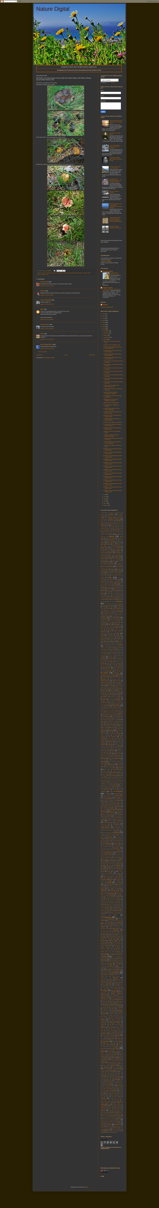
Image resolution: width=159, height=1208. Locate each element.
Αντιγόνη (102, 846)
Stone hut (112, 763)
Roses (118, 733)
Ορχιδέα (103, 1019)
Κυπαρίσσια (118, 960)
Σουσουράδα (103, 1079)
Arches (113, 531)
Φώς (103, 1118)
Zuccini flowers (118, 819)
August (105, 339)
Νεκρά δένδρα (104, 1007)
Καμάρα (121, 931)
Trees (120, 788)
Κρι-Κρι (121, 956)
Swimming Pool (116, 771)
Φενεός (107, 1112)
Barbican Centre (109, 541)
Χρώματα (107, 1129)
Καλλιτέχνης (103, 931)
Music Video (106, 677)
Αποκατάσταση (106, 848)
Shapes (114, 745)
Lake (112, 647)
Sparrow (112, 755)
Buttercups (103, 557)
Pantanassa (105, 697)
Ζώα (112, 908)
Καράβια (102, 937)
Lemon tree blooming (105, 650)
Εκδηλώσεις (104, 893)
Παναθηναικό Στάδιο (109, 1030)
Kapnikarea (118, 639)
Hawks (115, 624)
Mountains (109, 671)
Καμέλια (115, 933)
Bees (118, 543)
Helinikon (104, 625)
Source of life (117, 753)
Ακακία (119, 835)
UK (110, 793)
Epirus (102, 593)
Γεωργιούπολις (116, 876)
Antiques (115, 528)
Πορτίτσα (103, 1057)
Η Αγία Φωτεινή (111, 910)
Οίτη (108, 1018)
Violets (119, 801)
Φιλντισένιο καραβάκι (112, 1113)
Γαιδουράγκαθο (119, 868)
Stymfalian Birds (117, 766)
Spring (104, 758)
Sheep (119, 746)
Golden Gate (118, 613)
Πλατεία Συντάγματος (112, 1054)
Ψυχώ (114, 1132)
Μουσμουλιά (104, 996)
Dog (120, 585)
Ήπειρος (103, 920)
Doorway (114, 587)
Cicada (119, 569)
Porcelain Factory (106, 719)
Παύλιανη (119, 1038)
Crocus (102, 579)
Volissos (107, 803)
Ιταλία (114, 925)
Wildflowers (120, 812)
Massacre (105, 661)
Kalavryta (119, 636)
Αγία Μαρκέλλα (104, 824)
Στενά (114, 1082)
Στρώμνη (119, 1085)
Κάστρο (118, 939)
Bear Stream (43, 272)
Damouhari (118, 582)
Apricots (121, 529)
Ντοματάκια (105, 1012)
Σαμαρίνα (103, 1071)
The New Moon (104, 781)
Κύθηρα (104, 960)
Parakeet (113, 697)
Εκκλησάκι (111, 893)
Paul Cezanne (104, 704)
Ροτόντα (113, 1068)
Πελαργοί (113, 1039)
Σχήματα (107, 1093)
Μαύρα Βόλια (118, 980)
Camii (114, 558)
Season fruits (118, 744)
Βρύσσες (112, 868)
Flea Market (111, 601)
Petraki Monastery (115, 707)
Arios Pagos (118, 533)
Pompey (116, 718)
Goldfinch (103, 614)
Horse (110, 630)
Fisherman (103, 599)
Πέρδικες (120, 1041)
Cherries (119, 563)
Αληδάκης (119, 837)
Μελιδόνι (104, 984)
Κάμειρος (110, 933)
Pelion (107, 705)
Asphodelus (103, 536)
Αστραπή (119, 855)
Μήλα (110, 985)
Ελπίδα (103, 899)
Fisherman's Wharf (112, 599)
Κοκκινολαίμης (117, 948)
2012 (103, 324)
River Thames (119, 730)
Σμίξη (102, 1077)
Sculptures (118, 741)
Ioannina (108, 635)
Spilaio (116, 756)
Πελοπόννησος (105, 1041)
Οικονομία (119, 1016)
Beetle (114, 544)
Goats (110, 613)
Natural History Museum (106, 682)
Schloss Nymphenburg (107, 741)
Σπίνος (121, 1079)
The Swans (114, 783)
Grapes (113, 616)
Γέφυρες (120, 874)
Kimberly (42, 291)
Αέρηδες (104, 830)
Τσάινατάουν (103, 1108)
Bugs (122, 553)
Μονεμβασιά (104, 990)
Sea (108, 742)
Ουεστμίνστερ (104, 1021)
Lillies (120, 652)
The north (111, 781)
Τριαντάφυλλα (104, 1106)
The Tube (107, 785)
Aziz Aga (115, 539)
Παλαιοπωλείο (113, 1025)
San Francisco (112, 736)
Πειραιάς (107, 1039)
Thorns (103, 786)
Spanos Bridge (104, 755)
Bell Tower (108, 545)
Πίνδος (47, 274)
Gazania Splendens (116, 608)
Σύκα (120, 1088)
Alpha (117, 522)
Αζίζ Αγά (104, 832)
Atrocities (108, 538)
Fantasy (114, 594)
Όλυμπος (113, 1018)
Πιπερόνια (116, 1051)
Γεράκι (110, 873)
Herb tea (118, 625)
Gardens (108, 608)
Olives (113, 693)
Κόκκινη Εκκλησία (105, 948)
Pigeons (121, 713)
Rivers (104, 732)
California (117, 557)
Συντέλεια (110, 1091)
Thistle (121, 785)
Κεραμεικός (106, 942)
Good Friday (120, 614)
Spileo (121, 756)
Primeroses (113, 721)
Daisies (112, 582)
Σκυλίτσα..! (114, 1076)
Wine (112, 814)
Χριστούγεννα (109, 1126)
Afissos (111, 517)
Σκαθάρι (112, 1074)
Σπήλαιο (115, 1079)
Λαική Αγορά (110, 963)
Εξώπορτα (112, 901)
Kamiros (112, 639)
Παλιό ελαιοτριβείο (117, 1028)
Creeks (102, 577)
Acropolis (111, 514)
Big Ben (113, 547)
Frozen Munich (119, 605)
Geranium (103, 611)
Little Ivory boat (111, 655)
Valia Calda (66, 272)
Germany (109, 611)
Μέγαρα (112, 982)
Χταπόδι (114, 1129)
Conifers (113, 572)
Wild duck (103, 812)
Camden (102, 558)
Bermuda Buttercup (116, 545)
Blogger (86, 1187)
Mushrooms (54, 272)
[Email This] (57, 271)
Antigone (119, 526)
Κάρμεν (119, 937)
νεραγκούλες (106, 1008)
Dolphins (103, 587)
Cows (107, 575)
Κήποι (103, 943)
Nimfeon (114, 687)
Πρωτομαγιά (115, 1063)
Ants (120, 528)
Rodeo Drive (104, 733)
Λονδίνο (117, 971)
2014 (103, 320)
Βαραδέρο (110, 860)
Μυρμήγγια (120, 1001)
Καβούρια (111, 926)
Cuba (118, 579)
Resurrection (118, 728)
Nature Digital (52, 9)
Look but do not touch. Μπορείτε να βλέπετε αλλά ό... (112, 419)
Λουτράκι (102, 976)
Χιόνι (119, 1123)
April (105, 501)
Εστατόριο (103, 907)
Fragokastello (103, 605)
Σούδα (113, 1077)
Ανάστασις (103, 843)
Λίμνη (107, 969)
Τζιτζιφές (103, 1098)
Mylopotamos (104, 679)
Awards (104, 539)
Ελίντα (106, 898)
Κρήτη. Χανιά (115, 956)
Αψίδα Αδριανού (106, 859)
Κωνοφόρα (120, 961)
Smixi (103, 750)
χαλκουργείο (103, 1120)
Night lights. (107, 687)
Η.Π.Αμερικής (106, 917)
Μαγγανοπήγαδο (104, 977)
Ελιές (102, 898)
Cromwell (108, 579)
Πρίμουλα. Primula (110, 1060)
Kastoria (107, 641)
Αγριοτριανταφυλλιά (112, 828)
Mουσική (111, 679)
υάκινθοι (110, 1108)
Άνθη (121, 843)
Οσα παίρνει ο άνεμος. (115, 1019)
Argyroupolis (109, 533)
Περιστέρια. (103, 1044)
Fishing (119, 599)
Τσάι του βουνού (117, 1107)
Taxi (120, 774)
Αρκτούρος (118, 852)
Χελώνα (102, 1123)
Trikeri (102, 789)
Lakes (102, 649)
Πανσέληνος (104, 1033)
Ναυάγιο (102, 1005)
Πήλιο (117, 1048)
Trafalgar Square (109, 788)
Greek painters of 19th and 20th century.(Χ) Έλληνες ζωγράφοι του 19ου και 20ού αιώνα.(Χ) (116, 219)
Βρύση (107, 868)
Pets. (122, 707)
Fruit (104, 607)
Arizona (112, 534)
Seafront (103, 744)
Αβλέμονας (110, 820)
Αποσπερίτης (103, 849)
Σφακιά (102, 1093)
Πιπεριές (110, 1051)
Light (106, 652)
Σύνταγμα (104, 1091)
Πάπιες (111, 1035)
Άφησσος (109, 857)
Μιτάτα (121, 987)
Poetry (110, 718)
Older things (110, 691)
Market (121, 660)
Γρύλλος (116, 882)
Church (112, 569)
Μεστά (115, 984)
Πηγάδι (113, 1046)
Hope (106, 630)
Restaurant (103, 728)
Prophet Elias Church (111, 722)
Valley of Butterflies (107, 797)
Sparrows (118, 755)
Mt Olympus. (118, 671)
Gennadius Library (109, 610)
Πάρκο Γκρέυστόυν (110, 1036)
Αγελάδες (111, 822)
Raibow (111, 724)
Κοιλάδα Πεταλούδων (106, 946)
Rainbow (121, 724)
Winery (116, 814)
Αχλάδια (121, 857)
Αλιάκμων (103, 838)
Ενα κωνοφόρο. (111, 899)
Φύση (112, 1116)
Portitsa (102, 721)
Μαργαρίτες (103, 980)
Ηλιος (120, 919)
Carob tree (114, 560)
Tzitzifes (103, 791)
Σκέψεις (119, 1074)
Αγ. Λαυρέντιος (118, 820)
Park (119, 698)
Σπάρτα (109, 1079)
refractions (119, 727)
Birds (118, 547)
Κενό (102, 942)
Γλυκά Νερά (118, 879)
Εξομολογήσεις (104, 901)
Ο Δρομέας (114, 1015)
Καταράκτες (111, 940)
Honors (102, 630)
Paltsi (107, 696)
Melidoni (114, 663)
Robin (109, 732)
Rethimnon (103, 730)
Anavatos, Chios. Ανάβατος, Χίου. (111, 345)
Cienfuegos (103, 571)
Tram (116, 788)
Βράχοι (114, 866)
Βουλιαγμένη (117, 865)
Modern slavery (104, 666)
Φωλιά (121, 1116)
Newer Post (40, 355)
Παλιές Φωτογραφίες (105, 1028)
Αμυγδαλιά (111, 841)
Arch (109, 531)
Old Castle (104, 690)
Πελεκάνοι (119, 1039)
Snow (113, 750)
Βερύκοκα (111, 862)
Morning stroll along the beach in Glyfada (114, 669)
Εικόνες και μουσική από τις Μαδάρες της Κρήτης (112, 891)
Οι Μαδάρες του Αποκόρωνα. (108, 1016)
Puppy (102, 724)
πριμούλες (119, 1060)
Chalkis (104, 563)
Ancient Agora (104, 525)
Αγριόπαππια (103, 828)
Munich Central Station (109, 674)
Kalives (102, 638)
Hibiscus (102, 627)
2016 (103, 316)
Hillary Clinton (109, 627)
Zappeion (115, 817)
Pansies (121, 696)
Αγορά (108, 825)
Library (102, 652)
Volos (112, 803)
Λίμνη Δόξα (120, 969)
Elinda (119, 591)
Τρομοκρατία (103, 1107)
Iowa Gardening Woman (46, 344)
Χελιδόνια (118, 1121)
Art (116, 534)
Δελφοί (102, 885)
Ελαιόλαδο (115, 896)
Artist (120, 534)
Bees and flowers (105, 544)
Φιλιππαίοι (104, 1113)
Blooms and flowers (116, 549)
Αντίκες (114, 846)
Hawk (109, 624)
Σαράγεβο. (109, 1073)
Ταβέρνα (121, 1093)
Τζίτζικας (119, 1096)
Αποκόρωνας (115, 848)
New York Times (118, 685)
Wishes (121, 814)
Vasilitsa (103, 798)
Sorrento (119, 752)
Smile (121, 749)
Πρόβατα (103, 1062)
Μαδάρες (115, 977)
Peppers (107, 707)
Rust (114, 735)
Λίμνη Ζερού (105, 971)
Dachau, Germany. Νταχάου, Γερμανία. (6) (115, 227)
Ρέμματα (108, 1067)
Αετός (116, 830)
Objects (107, 688)
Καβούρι (103, 926)
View (108, 800)
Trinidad (108, 789)
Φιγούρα (121, 1112)
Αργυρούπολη (104, 851)
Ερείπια (102, 904)
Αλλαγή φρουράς (117, 838)
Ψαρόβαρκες (103, 1132)
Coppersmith (120, 572)
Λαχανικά (109, 964)
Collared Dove (116, 571)
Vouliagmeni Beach (112, 804)
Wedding (119, 808)
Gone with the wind (111, 614)
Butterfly (110, 557)
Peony (102, 707)
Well (107, 809)
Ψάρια (119, 1130)
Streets (119, 764)
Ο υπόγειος (120, 1015)
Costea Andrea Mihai (45, 300)
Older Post (92, 355)
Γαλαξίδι (104, 869)
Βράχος (119, 866)
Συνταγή (121, 1090)
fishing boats (104, 601)
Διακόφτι (104, 887)
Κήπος (109, 943)
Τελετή (102, 1096)
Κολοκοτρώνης (104, 950)
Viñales (102, 801)
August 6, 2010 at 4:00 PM (46, 286)
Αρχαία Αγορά (108, 854)
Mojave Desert (112, 666)
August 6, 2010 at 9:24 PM (46, 328)
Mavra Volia (118, 661)
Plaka (108, 716)
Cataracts (103, 561)
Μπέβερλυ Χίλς (104, 998)
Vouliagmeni (103, 804)
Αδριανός (121, 828)
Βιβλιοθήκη (120, 862)
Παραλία (117, 1035)
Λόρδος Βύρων (104, 973)
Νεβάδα (119, 1005)
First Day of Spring (113, 598)
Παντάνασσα (112, 1033)
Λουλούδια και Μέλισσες (107, 974)
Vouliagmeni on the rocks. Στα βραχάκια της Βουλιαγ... (110, 400)
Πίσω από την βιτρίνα (107, 1052)
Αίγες (115, 834)
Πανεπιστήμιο (118, 1030)
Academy (103, 514)
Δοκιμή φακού (118, 887)
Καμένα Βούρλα (105, 934)
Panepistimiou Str (113, 696)
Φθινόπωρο (114, 1112)
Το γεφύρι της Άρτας (114, 1099)
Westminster (114, 809)
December (106, 331)
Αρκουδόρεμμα (72, 272)
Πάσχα (106, 1038)
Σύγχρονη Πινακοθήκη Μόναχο (109, 1088)
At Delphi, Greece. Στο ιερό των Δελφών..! (115, 167)
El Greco (114, 591)
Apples (115, 529)
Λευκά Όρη (112, 966)
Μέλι (122, 982)
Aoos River (110, 529)
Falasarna (108, 594)
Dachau (118, 581)
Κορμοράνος (117, 951)
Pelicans (102, 705)
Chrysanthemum (104, 569)
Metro (108, 664)
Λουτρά (119, 974)
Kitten (114, 642)
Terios (107, 777)
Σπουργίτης (109, 1081)
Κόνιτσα (119, 950)
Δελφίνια (119, 884)
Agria (107, 520)
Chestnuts (112, 564)
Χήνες (114, 1123)
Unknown (105, 304)
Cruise (113, 579)
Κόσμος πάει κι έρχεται (112, 953)
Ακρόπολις (109, 837)
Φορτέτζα (121, 1113)
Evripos (102, 594)
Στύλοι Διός (103, 1087)
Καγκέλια (118, 926)
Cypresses (111, 581)
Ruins (108, 735)
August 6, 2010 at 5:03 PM (46, 295)
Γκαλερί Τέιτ (112, 877)
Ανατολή (109, 843)
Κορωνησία (103, 953)
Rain (116, 724)
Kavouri (113, 641)
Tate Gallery (106, 774)
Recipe (121, 725)
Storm (106, 764)
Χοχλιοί (102, 1126)
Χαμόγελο (111, 1120)
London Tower (119, 657)
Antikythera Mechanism (106, 528)
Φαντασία (119, 1110)
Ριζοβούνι (115, 1067)
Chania (111, 563)
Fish (120, 598)
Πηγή (111, 1048)
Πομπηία (115, 1056)
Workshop (116, 816)
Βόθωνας (109, 863)
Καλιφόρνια (116, 930)
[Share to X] (61, 271)
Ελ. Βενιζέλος (108, 896)
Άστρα (112, 855)
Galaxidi (119, 606)
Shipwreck (108, 747)
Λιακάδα (102, 967)
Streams (113, 764)
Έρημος (119, 904)
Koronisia (110, 644)
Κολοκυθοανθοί (112, 950)
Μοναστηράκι (106, 988)
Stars (120, 761)
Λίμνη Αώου (113, 969)
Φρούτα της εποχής (105, 1116)
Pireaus (104, 716)
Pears (120, 704)
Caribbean (103, 560)
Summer (107, 767)
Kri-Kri (115, 644)
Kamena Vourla (104, 639)
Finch (114, 596)
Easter (114, 590)
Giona (115, 611)
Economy (103, 591)
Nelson (113, 683)
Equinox (108, 593)
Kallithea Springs (110, 638)
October (106, 335)
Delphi (115, 584)
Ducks (121, 588)
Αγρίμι (119, 825)
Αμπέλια (104, 841)
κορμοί (109, 951)
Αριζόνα (119, 851)
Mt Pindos (49, 272)
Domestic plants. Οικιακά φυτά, (111, 402)
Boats (119, 550)
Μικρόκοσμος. (115, 987)
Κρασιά (121, 954)
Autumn (114, 538)
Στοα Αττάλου (107, 1084)
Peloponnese (116, 705)
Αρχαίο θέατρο (104, 855)
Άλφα (114, 840)
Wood (103, 816)
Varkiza (121, 797)
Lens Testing (115, 650)
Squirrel (107, 759)
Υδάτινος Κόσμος (117, 1108)
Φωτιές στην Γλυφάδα (110, 1118)
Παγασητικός (103, 1022)
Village (113, 800)
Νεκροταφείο (110, 1007)
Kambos (119, 638)
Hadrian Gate (104, 620)
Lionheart (112, 653)
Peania (115, 704)
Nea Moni (108, 683)
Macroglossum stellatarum (112, 660)
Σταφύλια (108, 1082)
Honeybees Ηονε (117, 628)
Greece (104, 618)
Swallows (121, 769)
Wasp (114, 806)
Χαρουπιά (103, 1121)
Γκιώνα (119, 877)
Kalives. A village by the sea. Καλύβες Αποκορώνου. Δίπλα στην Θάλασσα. (116, 205)
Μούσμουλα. (120, 994)
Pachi (102, 694)
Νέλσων (116, 1007)
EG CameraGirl (44, 281)
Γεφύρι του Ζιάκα (107, 876)
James (42, 333)
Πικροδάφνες (103, 1049)
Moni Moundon (117, 667)
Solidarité (108, 752)
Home (66, 355)
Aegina (106, 517)
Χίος (110, 1124)
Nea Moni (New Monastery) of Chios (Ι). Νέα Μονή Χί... (112, 358)
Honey (102, 628)
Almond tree (110, 522)
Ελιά (120, 896)
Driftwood (116, 588)
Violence (115, 801)
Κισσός (119, 943)
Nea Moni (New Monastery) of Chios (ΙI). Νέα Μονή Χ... (112, 354)
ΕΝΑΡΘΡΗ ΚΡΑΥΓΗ (108, 271)
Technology (103, 775)
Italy (116, 635)
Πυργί (121, 1063)
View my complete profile (107, 307)
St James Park (115, 759)
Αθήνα (116, 832)
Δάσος (104, 884)
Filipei (109, 596)
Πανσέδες (119, 1032)
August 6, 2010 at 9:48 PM (46, 339)
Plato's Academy (104, 718)
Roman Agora (112, 733)
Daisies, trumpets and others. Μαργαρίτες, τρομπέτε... (110, 393)
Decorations (109, 584)
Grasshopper (120, 616)
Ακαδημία (103, 835)
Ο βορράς (119, 1013)
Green (111, 617)
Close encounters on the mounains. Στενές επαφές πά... (112, 442)
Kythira (121, 644)
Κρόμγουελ (113, 958)
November (106, 333)
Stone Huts (118, 763)
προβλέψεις (109, 1062)
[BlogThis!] (59, 271)
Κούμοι (110, 954)
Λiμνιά (103, 963)
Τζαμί (113, 1096)
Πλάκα (115, 1053)
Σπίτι (103, 1081)
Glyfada (121, 611)
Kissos (110, 642)
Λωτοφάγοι (117, 976)
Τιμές (118, 1098)
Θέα (113, 922)
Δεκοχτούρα (111, 884)
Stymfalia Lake (109, 766)
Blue (102, 550)
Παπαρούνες (105, 1035)
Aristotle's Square (104, 534)
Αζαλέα (121, 830)
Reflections (112, 727)
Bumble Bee (105, 555)
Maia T (42, 309)
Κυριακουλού (113, 961)
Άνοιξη (109, 844)
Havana (103, 624)
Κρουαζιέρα (120, 958)
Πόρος (120, 1056)
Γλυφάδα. (118, 881)
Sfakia (109, 745)
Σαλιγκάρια (111, 1070)
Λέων (120, 966)
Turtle (119, 789)
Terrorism (117, 777)
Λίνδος (111, 971)
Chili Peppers (120, 564)
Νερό (113, 1008)
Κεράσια (121, 942)
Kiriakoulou (104, 642)
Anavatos (119, 523)
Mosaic (103, 671)
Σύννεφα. (115, 1090)
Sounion (110, 753)
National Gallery (105, 680)
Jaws (103, 636)
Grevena (117, 618)
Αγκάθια (102, 825)
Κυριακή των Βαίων (105, 961)
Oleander (117, 691)
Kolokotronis (120, 642)
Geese (102, 610)
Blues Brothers (107, 550)
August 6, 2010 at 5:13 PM (46, 304)
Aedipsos (109, 515)
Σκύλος (119, 1076)
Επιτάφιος (119, 901)
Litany (117, 653)
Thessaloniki (114, 785)
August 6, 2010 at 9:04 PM (46, 319)
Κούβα (104, 954)
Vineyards (108, 801)
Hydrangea (110, 633)
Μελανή (117, 982)
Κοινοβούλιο (117, 946)
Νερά (121, 1007)
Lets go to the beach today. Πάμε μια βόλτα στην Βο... (112, 412)
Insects (102, 635)
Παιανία (102, 1024)
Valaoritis (112, 795)
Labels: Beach (114, 646)
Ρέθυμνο (114, 1065)
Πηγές (118, 1046)
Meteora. (102, 664)
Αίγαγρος (106, 834)
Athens (111, 536)
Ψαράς (108, 1130)
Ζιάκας (108, 908)
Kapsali (102, 641)
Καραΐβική (108, 937)
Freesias (111, 605)
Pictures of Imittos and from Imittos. (109, 713)
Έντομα (119, 899)
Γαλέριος (110, 869)
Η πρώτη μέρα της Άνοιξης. (113, 913)
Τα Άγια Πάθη (114, 1093)
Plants (119, 716)
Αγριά (114, 825)
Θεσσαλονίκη (119, 922)
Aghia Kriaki (118, 517)
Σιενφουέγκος (104, 1074)
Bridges (110, 552)
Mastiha (111, 661)
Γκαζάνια (105, 877)
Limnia (102, 653)
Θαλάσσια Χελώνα (117, 920)
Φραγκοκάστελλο (105, 1115)
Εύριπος (109, 907)
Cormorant (105, 574)
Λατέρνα (102, 964)
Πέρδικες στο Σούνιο (108, 1043)
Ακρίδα (102, 837)
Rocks (119, 732)
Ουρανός (119, 1021)
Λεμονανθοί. (118, 964)
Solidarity (113, 752)
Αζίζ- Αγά (110, 832)
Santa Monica (109, 738)
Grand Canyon (106, 616)
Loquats (104, 658)
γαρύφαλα (121, 869)
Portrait (107, 721)
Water (119, 806)
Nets (122, 683)
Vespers (121, 798)
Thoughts (109, 786)
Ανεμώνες (116, 843)
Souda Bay (103, 753)
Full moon (111, 607)
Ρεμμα (102, 1067)
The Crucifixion (113, 778)
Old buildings (120, 688)
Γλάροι (111, 879)
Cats (109, 561)
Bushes (119, 555)
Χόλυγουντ (117, 1124)
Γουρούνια (103, 882)
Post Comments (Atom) (49, 357)
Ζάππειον (119, 907)
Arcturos (119, 531)
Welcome (103, 809)
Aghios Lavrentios (114, 519)
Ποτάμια (115, 1057)
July (105, 494)
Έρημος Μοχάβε (104, 905)
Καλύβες (115, 931)
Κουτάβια (116, 954)
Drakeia (110, 588)
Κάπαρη (111, 936)
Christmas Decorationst (106, 568)
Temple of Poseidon (112, 775)
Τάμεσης (104, 1094)
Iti (119, 635)
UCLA (105, 793)
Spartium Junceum (105, 756)
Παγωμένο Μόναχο (115, 1022)
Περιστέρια (118, 1043)
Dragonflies (103, 588)
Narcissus (119, 679)
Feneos (119, 594)
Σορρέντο (107, 1077)
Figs (101, 596)
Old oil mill (121, 690)
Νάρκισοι (119, 1004)
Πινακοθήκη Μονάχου (115, 1049)
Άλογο (109, 840)
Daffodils (102, 582)
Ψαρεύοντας (114, 1130)
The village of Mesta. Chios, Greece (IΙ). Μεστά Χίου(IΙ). (116, 159)
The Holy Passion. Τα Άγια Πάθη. (113, 780)
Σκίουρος (103, 1076)
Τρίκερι (112, 1105)
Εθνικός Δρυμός (115, 890)
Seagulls (110, 744)
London (103, 657)
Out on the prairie (44, 324)
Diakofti (115, 585)
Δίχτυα (110, 887)
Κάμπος (104, 936)
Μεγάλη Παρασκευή (105, 982)
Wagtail (102, 806)
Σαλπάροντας (118, 1070)
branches (103, 552)
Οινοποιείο (103, 1018)
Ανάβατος (119, 841)
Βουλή (110, 865)
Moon (102, 669)
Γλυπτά (102, 881)
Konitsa (104, 644)
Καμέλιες (121, 933)
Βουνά (102, 866)
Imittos (117, 633)
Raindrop (104, 725)
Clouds (109, 571)
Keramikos (120, 641)
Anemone (113, 526)
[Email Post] (54, 270)
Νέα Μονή (108, 1005)
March (105, 503)
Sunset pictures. (107, 769)
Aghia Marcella (104, 519)
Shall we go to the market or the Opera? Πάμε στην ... (111, 386)
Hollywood (117, 627)
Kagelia (112, 636)
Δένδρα (108, 885)
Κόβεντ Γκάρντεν (117, 945)
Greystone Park (104, 619)
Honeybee (108, 628)
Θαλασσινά (103, 922)
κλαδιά (110, 945)
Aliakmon (118, 520)
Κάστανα (102, 939)
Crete (109, 578)
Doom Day (108, 587)
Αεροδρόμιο (110, 830)
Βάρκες (116, 860)
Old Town (104, 691)
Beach (102, 543)
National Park (60, 272)
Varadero (116, 797)
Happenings (112, 620)
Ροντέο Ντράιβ (106, 1068)
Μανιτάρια (43, 274)
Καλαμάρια (120, 928)
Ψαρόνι (109, 1132)
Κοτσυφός (120, 953)
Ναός (112, 1002)
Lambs (106, 649)
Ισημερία (102, 925)
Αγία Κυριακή (118, 822)
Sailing (119, 735)
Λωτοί (110, 976)
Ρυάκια (118, 1068)
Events (119, 593)
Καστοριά (110, 939)
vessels (104, 800)
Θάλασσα (110, 920)
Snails (108, 750)
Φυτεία (116, 1116)
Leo (120, 650)
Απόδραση (120, 846)
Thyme (115, 786)
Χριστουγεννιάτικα (117, 1126)
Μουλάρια (108, 991)
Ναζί (108, 1002)
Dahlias (107, 582)
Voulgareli (118, 803)
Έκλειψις (118, 895)
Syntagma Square (112, 772)
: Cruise (109, 512)
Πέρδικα (114, 1041)
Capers (119, 558)
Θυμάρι (111, 923)
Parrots (110, 699)
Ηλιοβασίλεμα (111, 919)
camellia (109, 558)
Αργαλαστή (118, 849)
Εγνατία (115, 888)
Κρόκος (108, 958)
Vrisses (119, 804)
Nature (116, 682)
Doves (119, 587)
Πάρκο (102, 1036)
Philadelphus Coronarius (107, 708)
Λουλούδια (114, 973)
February (106, 505)
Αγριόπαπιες (117, 827)
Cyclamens (103, 581)
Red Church (105, 727)
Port (119, 719)
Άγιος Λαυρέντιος (114, 824)
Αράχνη (111, 849)
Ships (102, 747)
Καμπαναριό (120, 934)
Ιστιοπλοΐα (108, 925)
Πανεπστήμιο (112, 1032)
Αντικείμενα (108, 846)
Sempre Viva (103, 745)
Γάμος (115, 869)
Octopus (113, 688)
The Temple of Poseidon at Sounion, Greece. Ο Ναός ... (112, 425)
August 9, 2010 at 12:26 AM (47, 348)
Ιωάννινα (119, 925)
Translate (113, 82)
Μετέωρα (121, 984)
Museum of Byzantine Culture (108, 676)
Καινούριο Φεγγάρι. (105, 928)
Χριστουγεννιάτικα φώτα (106, 1127)
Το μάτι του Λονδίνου (115, 1101)
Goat (105, 613)
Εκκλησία (111, 895)
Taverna (114, 774)
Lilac (116, 652)
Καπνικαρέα (118, 936)
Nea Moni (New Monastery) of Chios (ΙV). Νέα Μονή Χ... (112, 347)
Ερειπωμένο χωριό (111, 904)
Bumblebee (112, 555)
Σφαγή (120, 1091)
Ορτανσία (119, 1018)
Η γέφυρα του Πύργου (113, 912)
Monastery (120, 666)
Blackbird (103, 549)
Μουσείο (114, 991)
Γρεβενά (85, 272)
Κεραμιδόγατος (114, 942)
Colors (102, 572)
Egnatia (108, 591)
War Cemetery (109, 806)
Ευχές (114, 907)
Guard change (113, 619)
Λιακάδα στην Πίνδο (110, 967)
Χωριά (102, 1130)
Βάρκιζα (121, 860)
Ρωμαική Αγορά (104, 1070)
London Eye (111, 657)
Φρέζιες (113, 1115)
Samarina (103, 736)
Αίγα (102, 834)
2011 (103, 327)
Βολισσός (115, 863)
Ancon (107, 526)
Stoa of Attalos (104, 763)
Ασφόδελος (103, 857)
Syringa (121, 772)
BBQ (120, 541)
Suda (102, 767)
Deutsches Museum (106, 585)
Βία (115, 862)
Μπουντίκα (105, 1001)
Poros (114, 719)
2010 (103, 329)
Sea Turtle (119, 742)
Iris (112, 635)
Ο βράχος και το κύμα (105, 1015)
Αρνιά (102, 854)
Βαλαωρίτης (114, 859)
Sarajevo (116, 738)
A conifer (114, 512)
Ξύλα (109, 1013)
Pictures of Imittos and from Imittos (113, 711)
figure (105, 596)
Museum (118, 674)
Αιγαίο (111, 834)
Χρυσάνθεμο (115, 1127)
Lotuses (102, 660)
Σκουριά (108, 1076)
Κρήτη (104, 957)
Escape (114, 593)
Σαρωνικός (117, 1073)
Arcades (104, 531)
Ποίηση (109, 1056)
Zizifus (111, 819)
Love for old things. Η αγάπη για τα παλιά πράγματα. (115, 147)
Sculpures (103, 742)
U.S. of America (116, 791)
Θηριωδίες (105, 923)
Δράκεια (103, 888)
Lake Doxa (118, 647)
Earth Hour (109, 590)
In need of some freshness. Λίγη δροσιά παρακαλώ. (111, 409)
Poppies (121, 718)
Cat (119, 560)
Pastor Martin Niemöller (116, 702)
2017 (103, 314)
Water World (104, 808)
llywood (119, 655)
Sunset (121, 768)
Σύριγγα (115, 1091)
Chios (111, 566)
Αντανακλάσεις (117, 844)
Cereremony (120, 561)
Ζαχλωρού (103, 908)
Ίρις (120, 923)
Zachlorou (109, 817)
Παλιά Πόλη (118, 1027)
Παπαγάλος (120, 1033)
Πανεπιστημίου (104, 1032)
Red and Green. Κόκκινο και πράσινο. (112, 422)
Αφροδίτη (115, 857)
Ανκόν (104, 844)
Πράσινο (119, 1059)
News (102, 687)
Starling (115, 761)
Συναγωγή (103, 1090)
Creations (119, 575)
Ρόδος (121, 1067)
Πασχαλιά (112, 1038)
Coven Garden (113, 574)
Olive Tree (106, 693)
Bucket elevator (104, 553)
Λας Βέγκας (118, 963)
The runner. (107, 783)
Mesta (119, 663)
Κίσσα (114, 943)
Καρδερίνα (114, 937)
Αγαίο (105, 822)
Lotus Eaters (118, 658)
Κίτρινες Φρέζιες (104, 945)
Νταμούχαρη (113, 1010)
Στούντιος (112, 1085)
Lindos (106, 653)
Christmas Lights (117, 568)
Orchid (118, 693)
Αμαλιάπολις (120, 840)
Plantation (114, 716)
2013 (103, 322)
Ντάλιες (107, 1010)
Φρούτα (119, 1115)
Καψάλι (119, 940)
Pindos (121, 714)
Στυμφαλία (110, 1087)
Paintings (116, 694)
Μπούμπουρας (119, 999)
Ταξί (109, 1094)
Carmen (108, 560)
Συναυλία (109, 1090)
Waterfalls (111, 808)
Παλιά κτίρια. (111, 1027)
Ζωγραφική (117, 908)
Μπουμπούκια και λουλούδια (107, 999)
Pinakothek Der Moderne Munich (110, 714)
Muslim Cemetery (117, 677)
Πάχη (102, 1039)
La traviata (106, 646)
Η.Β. (115, 915)
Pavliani (110, 704)
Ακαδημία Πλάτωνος (111, 835)
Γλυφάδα (109, 881)
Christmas (118, 566)
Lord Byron (110, 658)
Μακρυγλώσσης (104, 979)
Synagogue (103, 772)
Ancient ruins (114, 525)
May (105, 499)
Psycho (119, 722)
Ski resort (109, 749)
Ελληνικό (121, 898)
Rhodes (111, 730)
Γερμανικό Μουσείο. (111, 874)
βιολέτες (103, 863)
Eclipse (119, 590)
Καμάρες (104, 933)
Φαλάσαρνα (111, 1110)
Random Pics (110, 725)
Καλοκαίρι (109, 931)
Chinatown (105, 566)
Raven (116, 725)
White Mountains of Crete (115, 811)
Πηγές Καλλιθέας (104, 1048)
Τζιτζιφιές (112, 1098)
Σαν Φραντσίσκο (112, 1071)
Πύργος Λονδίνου (106, 1065)
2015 (103, 318)
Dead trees (103, 584)
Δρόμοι (109, 888)
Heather (121, 624)
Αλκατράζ (110, 838)
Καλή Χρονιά (106, 929)
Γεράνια (118, 873)
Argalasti (102, 533)
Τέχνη (107, 1096)
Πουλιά (107, 1059)
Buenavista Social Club (114, 553)
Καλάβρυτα (113, 928)
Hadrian (119, 619)
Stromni (102, 766)
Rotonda (102, 735)
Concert (108, 572)
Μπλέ (120, 998)
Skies (114, 749)
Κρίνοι (103, 958)
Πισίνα (121, 1051)
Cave (114, 561)
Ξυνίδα (113, 1013)
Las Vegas (113, 649)
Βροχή (102, 868)
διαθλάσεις (120, 885)
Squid (102, 759)
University (105, 795)
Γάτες (114, 871)
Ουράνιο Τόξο (112, 1021)
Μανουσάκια (118, 979)
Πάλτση (102, 1030)
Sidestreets (114, 747)
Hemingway (111, 625)
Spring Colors (111, 758)
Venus (116, 798)
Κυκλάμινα (112, 960)
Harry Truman (108, 622)
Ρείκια (120, 1065)
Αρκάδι (102, 852)
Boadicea (114, 550)
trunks (114, 789)
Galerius (102, 608)
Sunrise (113, 768)
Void (102, 803)
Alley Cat (103, 522)
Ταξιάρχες (114, 1094)
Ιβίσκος (116, 923)
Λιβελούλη (118, 967)
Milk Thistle (118, 664)
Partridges (117, 699)
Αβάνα (102, 820)
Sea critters (113, 742)
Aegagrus (115, 515)
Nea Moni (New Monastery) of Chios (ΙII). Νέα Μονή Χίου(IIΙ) (116, 180)
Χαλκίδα (119, 1118)
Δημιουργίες (114, 885)
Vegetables (110, 798)
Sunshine (114, 769)
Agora (102, 520)
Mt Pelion (104, 673)
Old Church (113, 690)
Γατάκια (108, 871)
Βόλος (119, 863)
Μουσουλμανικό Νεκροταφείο (115, 996)
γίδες (122, 876)
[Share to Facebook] (63, 271)
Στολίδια (106, 1085)
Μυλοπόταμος (113, 1001)
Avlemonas (120, 538)
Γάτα (103, 871)
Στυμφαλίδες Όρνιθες (118, 1087)
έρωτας (112, 905)
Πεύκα (108, 1046)
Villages (118, 800)
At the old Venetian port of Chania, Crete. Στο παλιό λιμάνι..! (116, 122)
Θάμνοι (109, 922)
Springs (118, 758)
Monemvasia (106, 668)
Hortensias (116, 630)
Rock (115, 732)
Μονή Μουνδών (114, 990)
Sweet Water (106, 771)
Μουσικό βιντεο (111, 994)
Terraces (112, 777)
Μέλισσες (109, 984)
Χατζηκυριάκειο (110, 1121)
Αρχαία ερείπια (118, 854)
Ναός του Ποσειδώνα (110, 1004)
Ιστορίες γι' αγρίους (108, 287)
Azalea (109, 539)
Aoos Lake (103, 529)
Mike (113, 664)
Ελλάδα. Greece (113, 898)
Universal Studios (118, 793)
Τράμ (109, 1104)
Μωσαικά (104, 1002)
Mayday (102, 663)
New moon (110, 685)
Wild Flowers (111, 813)
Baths (116, 541)
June (105, 496)
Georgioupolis (118, 610)
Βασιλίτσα (104, 862)
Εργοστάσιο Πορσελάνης (115, 902)
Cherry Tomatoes (104, 564)
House (111, 631)
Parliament (103, 699)
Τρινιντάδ (119, 1105)
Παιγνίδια (109, 1024)
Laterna (119, 649)
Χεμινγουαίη (108, 1123)
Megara (108, 663)
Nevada (104, 685)
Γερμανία (102, 874)
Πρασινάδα (113, 1059)
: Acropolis (103, 512)
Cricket (119, 577)
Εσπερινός (118, 905)
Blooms (108, 549)
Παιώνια (116, 1024)
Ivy (122, 635)
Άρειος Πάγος (112, 851)
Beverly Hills (104, 547)
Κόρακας (103, 951)
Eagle (103, 590)
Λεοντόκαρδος (104, 966)
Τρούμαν (110, 1107)
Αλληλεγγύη (103, 840)
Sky (118, 749)
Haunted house (117, 622)
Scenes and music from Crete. (113, 739)
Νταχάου (120, 1010)
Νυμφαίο (112, 1012)
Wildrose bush (105, 814)
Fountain (119, 603)
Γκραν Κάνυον (104, 879)
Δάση (121, 882)
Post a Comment (43, 351)
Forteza (112, 603)
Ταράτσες (119, 1094)
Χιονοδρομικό (104, 1124)
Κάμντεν (113, 934)
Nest (118, 683)
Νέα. (114, 1005)
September (106, 337)
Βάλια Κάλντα (80, 272)
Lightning (111, 652)
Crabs (113, 575)
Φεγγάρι (102, 1112)
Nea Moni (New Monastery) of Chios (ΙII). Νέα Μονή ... (112, 351)
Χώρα (120, 1129)
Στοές (114, 1084)
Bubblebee (118, 552)
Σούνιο (119, 1078)
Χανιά (117, 1120)
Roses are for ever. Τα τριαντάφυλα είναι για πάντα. (112, 416)
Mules (102, 674)
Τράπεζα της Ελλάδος (116, 1104)
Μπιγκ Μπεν (114, 998)
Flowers (119, 601)
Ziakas (106, 819)
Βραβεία (109, 866)
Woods (109, 816)
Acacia (119, 512)
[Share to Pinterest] (64, 271)
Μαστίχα (110, 980)
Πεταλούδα (112, 1044)
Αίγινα (120, 834)
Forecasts (107, 603)
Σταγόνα (115, 1081)
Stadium (110, 761)
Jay (107, 636)
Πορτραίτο (109, 1057)
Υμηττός (103, 1110)
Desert (121, 584)
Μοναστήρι (117, 988)
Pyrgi (106, 724)
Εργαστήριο (103, 902)
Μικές (109, 987)
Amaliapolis (111, 523)
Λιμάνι (102, 969)
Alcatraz (112, 520)
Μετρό (104, 985)
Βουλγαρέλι (103, 865)
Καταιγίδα (103, 940)
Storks (102, 764)
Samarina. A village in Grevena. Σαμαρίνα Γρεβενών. (111, 435)
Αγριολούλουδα (105, 827)
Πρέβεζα (102, 1060)
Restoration (110, 728)
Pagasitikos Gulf (108, 694)
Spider (112, 756)
